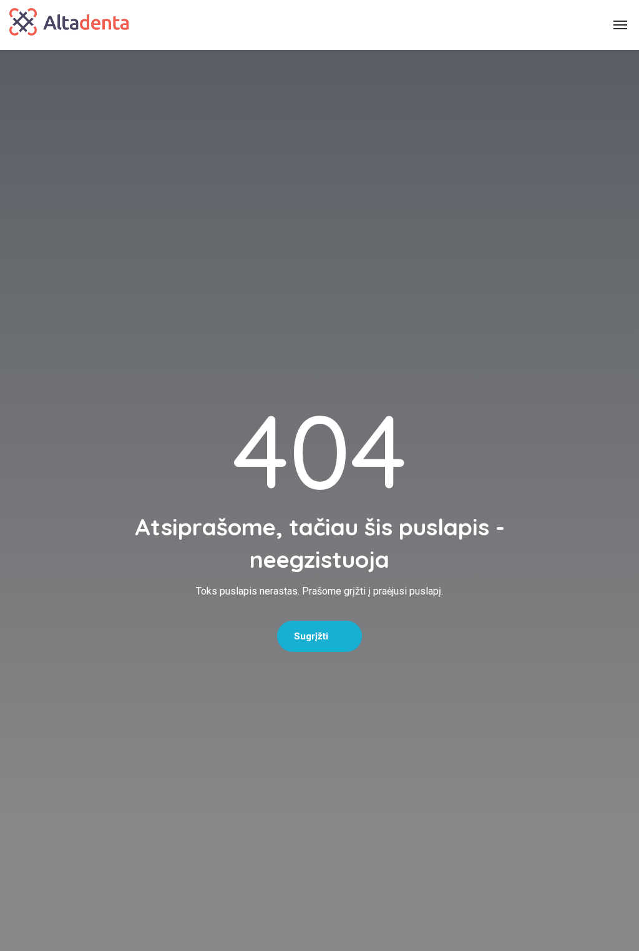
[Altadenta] (69, 25)
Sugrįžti (312, 636)
